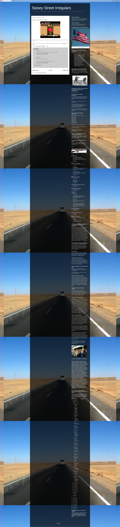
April (75, 489)
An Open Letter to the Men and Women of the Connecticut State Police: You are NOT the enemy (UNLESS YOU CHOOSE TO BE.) (79, 98)
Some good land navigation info (76, 440)
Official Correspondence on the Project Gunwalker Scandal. (79, 127)
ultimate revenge (76, 177)
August (75, 482)
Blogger (62, 523)
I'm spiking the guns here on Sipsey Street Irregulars (76, 410)
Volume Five (74, 120)
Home (50, 70)
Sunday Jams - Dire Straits (76, 405)
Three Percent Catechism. (78, 59)
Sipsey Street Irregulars (51, 8)
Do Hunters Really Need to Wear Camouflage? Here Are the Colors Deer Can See (79, 159)
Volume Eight (74, 122)
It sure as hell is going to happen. (78, 200)
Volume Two (74, 117)
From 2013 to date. (75, 91)
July (75, 484)
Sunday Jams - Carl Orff (76, 451)
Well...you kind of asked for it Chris (76, 427)
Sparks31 (74, 199)
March (75, 490)
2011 (74, 504)
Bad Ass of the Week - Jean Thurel (76, 416)
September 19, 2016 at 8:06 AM (42, 53)
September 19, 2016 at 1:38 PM (42, 62)
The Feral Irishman (76, 163)
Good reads (76, 430)
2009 (74, 507)
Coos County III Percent (77, 212)
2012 (74, 502)
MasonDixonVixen (76, 216)
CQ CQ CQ (75, 193)
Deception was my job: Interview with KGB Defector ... (76, 478)
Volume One (74, 116)
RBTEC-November (76, 189)
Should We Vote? (76, 209)
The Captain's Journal (77, 157)
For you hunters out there (76, 454)
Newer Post (35, 70)
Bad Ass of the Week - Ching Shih (76, 468)
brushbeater (75, 167)
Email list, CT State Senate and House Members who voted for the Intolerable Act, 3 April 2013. (80, 109)
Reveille (79, 284)
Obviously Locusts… (76, 185)
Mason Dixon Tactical (77, 188)
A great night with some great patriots (76, 464)
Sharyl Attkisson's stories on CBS (78, 124)
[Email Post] (47, 46)
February (75, 492)
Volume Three (74, 118)
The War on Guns (76, 176)
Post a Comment (38, 65)
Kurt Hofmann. (76, 73)
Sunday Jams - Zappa (76, 471)
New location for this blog (77, 197)
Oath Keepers (75, 180)
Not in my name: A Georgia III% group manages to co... (76, 434)
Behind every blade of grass (76, 457)
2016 (74, 400)
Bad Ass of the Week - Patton (76, 448)
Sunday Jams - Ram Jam (76, 424)
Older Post (65, 70)
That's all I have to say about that (76, 444)
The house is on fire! (76, 474)
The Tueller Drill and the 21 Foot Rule (76, 420)
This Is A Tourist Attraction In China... (79, 164)
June (75, 486)
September (76, 401)
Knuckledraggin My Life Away (78, 196)
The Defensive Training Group (78, 184)
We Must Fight (75, 461)
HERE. (75, 131)
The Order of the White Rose (78, 203)
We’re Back (75, 181)
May (75, 487)
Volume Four (74, 119)
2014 (74, 499)
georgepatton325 (76, 208)
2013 (74, 501)
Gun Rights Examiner (77, 221)
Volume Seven (74, 121)
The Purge (74, 213)
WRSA (74, 192)
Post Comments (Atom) (42, 72)
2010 (74, 505)
